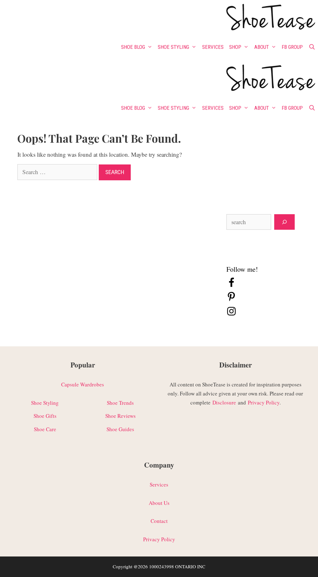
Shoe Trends (120, 402)
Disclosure (224, 402)
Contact (159, 520)
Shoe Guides (120, 429)
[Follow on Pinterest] (231, 299)
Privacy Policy (263, 402)
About (261, 47)
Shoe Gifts (45, 415)
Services (213, 47)
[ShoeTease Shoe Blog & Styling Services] (270, 18)
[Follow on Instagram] (231, 314)
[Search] (284, 222)
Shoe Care (45, 429)
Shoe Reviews (120, 415)
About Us (159, 502)
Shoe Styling (173, 47)
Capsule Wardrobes (82, 384)
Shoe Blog (133, 47)
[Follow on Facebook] (231, 285)
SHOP (235, 47)
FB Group (292, 47)
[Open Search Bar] (312, 47)
